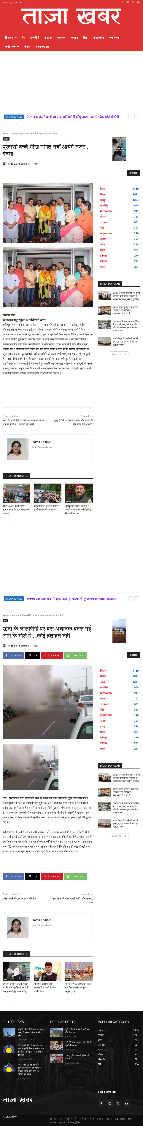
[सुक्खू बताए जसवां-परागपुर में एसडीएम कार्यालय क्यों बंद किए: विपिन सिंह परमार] (79, 493)
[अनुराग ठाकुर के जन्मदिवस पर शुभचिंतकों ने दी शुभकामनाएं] (47, 493)
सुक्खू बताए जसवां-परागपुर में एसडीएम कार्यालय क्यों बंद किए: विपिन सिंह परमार (78, 510)
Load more (118, 354)
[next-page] (11, 521)
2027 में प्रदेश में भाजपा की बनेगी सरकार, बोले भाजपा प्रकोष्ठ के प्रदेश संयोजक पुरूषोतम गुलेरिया (126, 296)
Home (6, 133)
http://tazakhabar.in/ (42, 447)
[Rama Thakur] (5, 164)
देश (36, 501)
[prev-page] (5, 521)
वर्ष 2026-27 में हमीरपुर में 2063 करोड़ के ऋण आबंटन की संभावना (16, 510)
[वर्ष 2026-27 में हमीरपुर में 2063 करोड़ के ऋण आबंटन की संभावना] (16, 493)
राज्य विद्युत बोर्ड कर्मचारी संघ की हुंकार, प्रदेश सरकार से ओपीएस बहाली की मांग (125, 341)
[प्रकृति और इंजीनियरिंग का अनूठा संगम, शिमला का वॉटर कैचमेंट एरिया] (9, 1032)
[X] (133, 3)
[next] (136, 117)
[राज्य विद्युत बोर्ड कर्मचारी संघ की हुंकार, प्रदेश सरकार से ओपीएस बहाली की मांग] (104, 341)
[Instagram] (128, 3)
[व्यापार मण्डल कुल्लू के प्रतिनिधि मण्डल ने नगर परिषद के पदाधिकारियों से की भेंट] (104, 310)
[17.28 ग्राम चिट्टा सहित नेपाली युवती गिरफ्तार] (56, 1045)
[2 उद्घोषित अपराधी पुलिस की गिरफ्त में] (56, 1058)
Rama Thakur (18, 163)
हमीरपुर (14, 133)
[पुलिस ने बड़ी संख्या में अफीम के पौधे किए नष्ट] (56, 1032)
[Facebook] (123, 3)
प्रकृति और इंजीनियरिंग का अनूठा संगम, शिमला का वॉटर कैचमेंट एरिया (31, 1032)
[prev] (130, 117)
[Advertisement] (71, 79)
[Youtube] (138, 3)
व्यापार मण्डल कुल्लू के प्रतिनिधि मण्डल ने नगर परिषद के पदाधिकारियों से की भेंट (125, 310)
